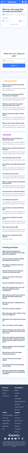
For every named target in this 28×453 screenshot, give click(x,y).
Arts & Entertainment (11, 6)
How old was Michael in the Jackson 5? (13, 283)
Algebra (16, 390)
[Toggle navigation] (2, 2)
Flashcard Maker (6, 420)
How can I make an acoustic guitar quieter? (11, 359)
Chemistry (17, 393)
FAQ (3, 429)
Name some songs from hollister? (11, 308)
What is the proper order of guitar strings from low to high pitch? (14, 314)
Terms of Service (19, 420)
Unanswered (5, 396)
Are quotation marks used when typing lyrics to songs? (13, 365)
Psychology (17, 404)
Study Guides (5, 423)
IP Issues (17, 431)
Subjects (4, 6)
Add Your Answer (14, 24)
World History (18, 398)
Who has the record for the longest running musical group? (12, 353)
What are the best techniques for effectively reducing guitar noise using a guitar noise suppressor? (13, 252)
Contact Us (17, 418)
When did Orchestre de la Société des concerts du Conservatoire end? (12, 271)
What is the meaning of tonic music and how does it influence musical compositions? (13, 289)
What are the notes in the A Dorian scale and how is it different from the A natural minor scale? (13, 331)
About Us (17, 415)
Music (18, 6)
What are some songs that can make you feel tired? (12, 10)
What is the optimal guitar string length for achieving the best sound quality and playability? (13, 372)
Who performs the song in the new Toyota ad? (14, 320)
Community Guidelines (7, 415)
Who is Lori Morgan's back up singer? (12, 325)
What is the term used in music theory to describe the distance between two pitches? (13, 296)
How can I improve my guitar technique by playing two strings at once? (13, 259)
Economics (17, 409)
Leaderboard (5, 390)
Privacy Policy (18, 423)
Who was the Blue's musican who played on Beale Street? (13, 347)
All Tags (4, 393)
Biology (16, 396)
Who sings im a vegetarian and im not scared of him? (12, 265)
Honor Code (5, 418)
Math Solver (5, 426)
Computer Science (19, 407)
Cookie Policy (18, 429)
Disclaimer (17, 426)
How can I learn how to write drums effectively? (12, 277)
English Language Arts (20, 401)
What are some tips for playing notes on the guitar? (13, 303)
